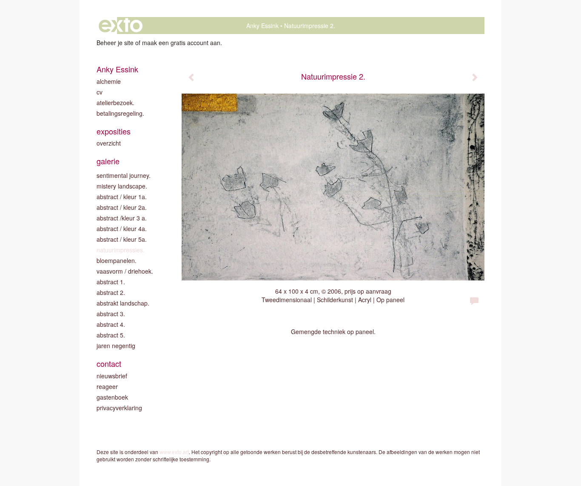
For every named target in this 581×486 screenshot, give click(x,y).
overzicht (109, 143)
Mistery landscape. (122, 186)
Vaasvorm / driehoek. (125, 271)
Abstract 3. (111, 313)
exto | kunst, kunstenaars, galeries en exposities (121, 25)
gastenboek (112, 397)
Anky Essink (262, 25)
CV (100, 92)
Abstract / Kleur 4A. (122, 228)
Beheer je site (115, 42)
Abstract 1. (111, 281)
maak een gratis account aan (181, 42)
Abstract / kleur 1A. (122, 196)
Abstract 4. (111, 324)
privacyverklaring (119, 407)
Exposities (114, 131)
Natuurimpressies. (121, 250)
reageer (107, 386)
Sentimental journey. (124, 175)
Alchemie (109, 81)
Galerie (108, 161)
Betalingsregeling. (120, 113)
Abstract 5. (111, 335)
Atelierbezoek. (115, 102)
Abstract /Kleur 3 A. (122, 218)
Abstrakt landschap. (123, 303)
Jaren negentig (116, 345)
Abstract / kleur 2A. (122, 207)
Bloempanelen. (117, 260)
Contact (109, 363)
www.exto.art (174, 451)
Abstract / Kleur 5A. (122, 239)
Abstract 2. (111, 292)
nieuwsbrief (112, 376)
